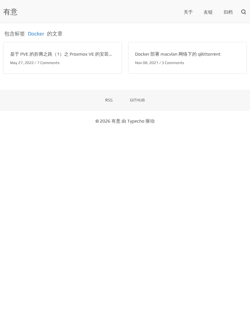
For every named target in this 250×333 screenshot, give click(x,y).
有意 (10, 11)
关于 (188, 12)
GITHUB (137, 100)
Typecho (136, 121)
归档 (228, 12)
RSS (109, 100)
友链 (208, 12)
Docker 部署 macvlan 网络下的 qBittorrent (178, 54)
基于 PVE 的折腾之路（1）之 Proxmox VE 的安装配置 (64, 54)
